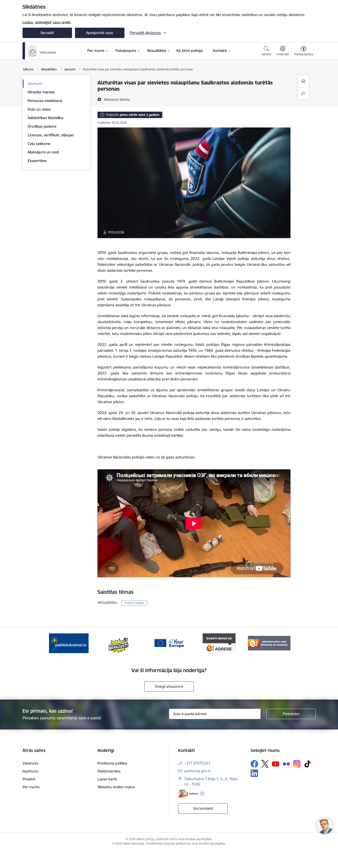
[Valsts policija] (42, 51)
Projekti (29, 779)
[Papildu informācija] (202, 793)
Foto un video (39, 109)
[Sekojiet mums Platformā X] (265, 764)
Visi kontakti (203, 808)
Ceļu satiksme (39, 143)
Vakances (30, 763)
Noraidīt (47, 32)
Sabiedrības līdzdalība (45, 117)
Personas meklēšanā (45, 100)
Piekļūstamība (109, 771)
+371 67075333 (197, 763)
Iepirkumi (30, 771)
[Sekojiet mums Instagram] (297, 764)
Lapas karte (107, 779)
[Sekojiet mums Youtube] (275, 764)
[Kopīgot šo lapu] (303, 93)
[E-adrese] (188, 793)
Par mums (31, 787)
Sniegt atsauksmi (169, 686)
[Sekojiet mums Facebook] (254, 764)
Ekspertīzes (37, 160)
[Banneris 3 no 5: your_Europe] (169, 643)
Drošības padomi (42, 126)
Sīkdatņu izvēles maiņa (116, 787)
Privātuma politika (112, 763)
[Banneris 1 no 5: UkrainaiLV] (69, 643)
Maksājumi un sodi (43, 152)
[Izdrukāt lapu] (303, 81)
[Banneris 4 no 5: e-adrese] (219, 643)
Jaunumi (35, 83)
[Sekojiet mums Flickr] (286, 764)
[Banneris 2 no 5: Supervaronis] (119, 643)
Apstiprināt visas (99, 32)
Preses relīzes (134, 603)
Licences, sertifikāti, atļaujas (51, 135)
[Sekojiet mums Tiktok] (307, 764)
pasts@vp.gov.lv (197, 770)
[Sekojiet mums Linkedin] (254, 773)
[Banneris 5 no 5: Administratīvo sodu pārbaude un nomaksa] (269, 643)
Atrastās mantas (41, 92)
